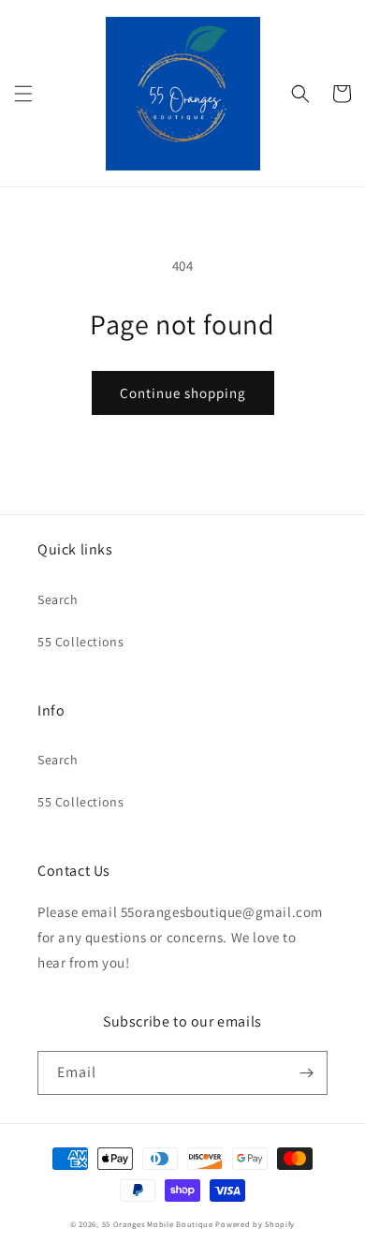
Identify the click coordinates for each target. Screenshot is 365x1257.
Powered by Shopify (255, 1224)
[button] (23, 93)
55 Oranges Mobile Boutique (157, 1224)
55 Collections (80, 641)
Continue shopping (183, 393)
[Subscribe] (306, 1073)
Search (58, 599)
